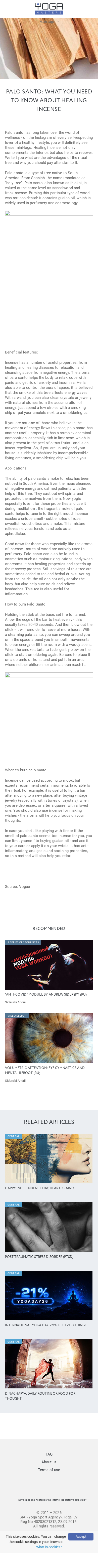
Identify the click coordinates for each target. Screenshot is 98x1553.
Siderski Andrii (15, 1002)
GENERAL (14, 1136)
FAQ (49, 1454)
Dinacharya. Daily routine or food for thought (40, 1396)
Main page (47, 22)
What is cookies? (49, 1547)
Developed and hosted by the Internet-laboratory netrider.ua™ (52, 1499)
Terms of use (49, 1470)
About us (49, 1462)
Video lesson (17, 1016)
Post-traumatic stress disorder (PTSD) (39, 1257)
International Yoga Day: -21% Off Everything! (45, 1325)
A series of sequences (23, 942)
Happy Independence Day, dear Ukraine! (39, 1188)
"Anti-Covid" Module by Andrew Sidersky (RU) (46, 994)
